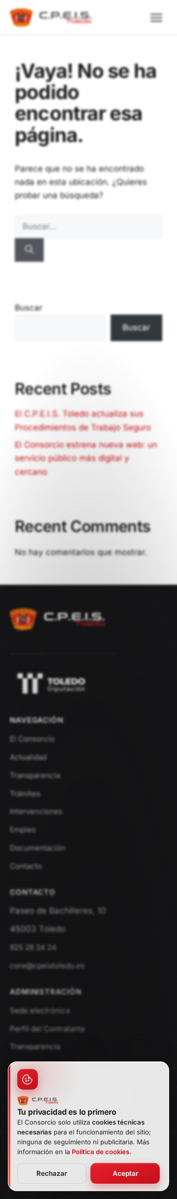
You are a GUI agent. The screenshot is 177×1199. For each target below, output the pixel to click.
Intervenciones (36, 811)
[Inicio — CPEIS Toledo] (57, 635)
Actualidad (28, 757)
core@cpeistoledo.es (47, 965)
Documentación (37, 847)
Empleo (23, 829)
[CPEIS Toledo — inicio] (50, 17)
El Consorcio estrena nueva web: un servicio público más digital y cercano (86, 458)
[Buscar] (29, 250)
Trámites (25, 793)
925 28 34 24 (33, 947)
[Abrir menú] (156, 18)
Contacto (26, 866)
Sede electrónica (40, 1010)
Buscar (28, 308)
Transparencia (35, 775)
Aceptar (125, 1173)
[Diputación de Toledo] (88, 683)
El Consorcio (32, 738)
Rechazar (51, 1173)
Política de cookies (100, 1152)
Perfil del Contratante (47, 1028)
